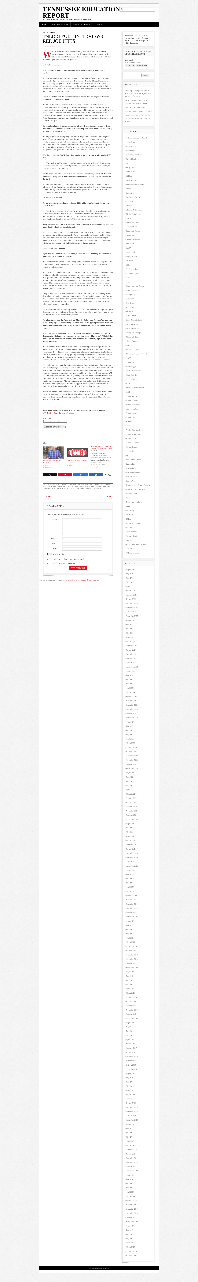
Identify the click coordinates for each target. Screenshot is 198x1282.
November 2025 (132, 607)
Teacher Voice (131, 481)
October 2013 (131, 1217)
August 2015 (130, 1124)
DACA (128, 248)
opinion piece (131, 362)
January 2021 (131, 849)
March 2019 (130, 942)
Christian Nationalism (134, 210)
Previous (48, 496)
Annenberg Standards (134, 154)
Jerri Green (130, 307)
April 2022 (130, 789)
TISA (128, 506)
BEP (127, 163)
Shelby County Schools (134, 430)
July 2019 (129, 925)
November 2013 (132, 1213)
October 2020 (131, 861)
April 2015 (130, 1141)
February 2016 (131, 1099)
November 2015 (132, 1111)
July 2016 (129, 1077)
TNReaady (130, 510)
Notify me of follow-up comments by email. (68, 559)
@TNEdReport (49, 412)
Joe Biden (129, 311)
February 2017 (131, 1048)
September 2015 (132, 1120)
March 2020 (130, 891)
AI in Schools (131, 146)
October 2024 (131, 662)
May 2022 (129, 785)
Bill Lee (129, 176)
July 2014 (129, 1179)
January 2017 (131, 1052)
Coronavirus (130, 235)
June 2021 (129, 827)
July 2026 (129, 573)
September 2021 (132, 819)
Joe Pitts (70, 486)
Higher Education (132, 290)
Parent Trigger (131, 366)
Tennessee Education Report (81, 12)
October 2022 (131, 764)
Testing (128, 498)
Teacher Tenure (131, 476)
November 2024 (132, 658)
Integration (130, 298)
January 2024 (131, 700)
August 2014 (130, 1175)
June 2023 (129, 730)
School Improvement (133, 404)
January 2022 (131, 802)
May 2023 (129, 734)
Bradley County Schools (135, 184)
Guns (128, 282)
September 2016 (132, 1069)
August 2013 (130, 1226)
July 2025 (129, 624)
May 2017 (129, 1035)
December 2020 (132, 853)
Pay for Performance (133, 370)
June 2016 (129, 1082)
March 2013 (130, 1247)
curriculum (130, 243)
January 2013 (131, 1255)
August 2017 (130, 1022)
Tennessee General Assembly (136, 489)
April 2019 (130, 938)
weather (129, 548)
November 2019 (132, 908)
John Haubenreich (81, 486)
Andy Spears (98, 484)
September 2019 (132, 916)
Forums (129, 277)
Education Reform (49, 486)
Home (44, 24)
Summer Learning (132, 442)
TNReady (129, 514)
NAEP (128, 358)
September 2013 (132, 1221)
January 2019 (131, 950)
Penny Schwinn (132, 375)
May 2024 (129, 683)
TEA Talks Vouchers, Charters (77, 460)
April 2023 (130, 739)
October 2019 (131, 912)
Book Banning (131, 180)
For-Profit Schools (132, 269)
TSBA (128, 519)
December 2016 (132, 1056)
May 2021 (129, 832)
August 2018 (130, 971)
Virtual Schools (131, 536)
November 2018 (132, 959)
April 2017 (130, 1039)
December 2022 (132, 755)
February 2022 (131, 798)
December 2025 (132, 603)
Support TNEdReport (82, 24)
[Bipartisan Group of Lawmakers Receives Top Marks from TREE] (103, 456)
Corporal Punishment (133, 239)
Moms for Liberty (132, 349)
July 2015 (129, 1128)
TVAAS (129, 527)
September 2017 (132, 1018)
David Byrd (130, 252)
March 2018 (130, 993)
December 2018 (132, 955)
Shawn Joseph (131, 426)
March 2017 (130, 1043)
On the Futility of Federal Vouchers (139, 111)
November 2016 (132, 1060)
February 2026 (131, 595)
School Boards (131, 396)
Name (54, 538)
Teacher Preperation (133, 472)
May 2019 (129, 933)
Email (53, 543)
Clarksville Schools (133, 214)
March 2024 (130, 692)
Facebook (70, 412)
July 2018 (129, 976)
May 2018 (129, 984)
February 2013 (131, 1251)
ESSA (128, 265)
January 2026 (131, 599)
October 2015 (131, 1115)
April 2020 (130, 887)
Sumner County (132, 447)
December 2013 (132, 1209)
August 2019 (130, 921)
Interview (61, 486)
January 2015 (131, 1154)
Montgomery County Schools (136, 354)
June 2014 (129, 1183)
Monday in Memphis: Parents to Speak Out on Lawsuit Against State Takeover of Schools (138, 93)
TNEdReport (61, 488)
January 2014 (131, 1204)
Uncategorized (131, 531)
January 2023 (131, 751)
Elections (129, 260)
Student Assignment (133, 434)
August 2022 (130, 772)
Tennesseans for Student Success (138, 485)
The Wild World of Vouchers (136, 107)
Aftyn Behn (130, 142)
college (128, 218)
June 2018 (129, 980)
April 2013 (130, 1242)
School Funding (132, 400)
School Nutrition (132, 409)
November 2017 (132, 1010)
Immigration (130, 294)
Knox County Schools (134, 320)
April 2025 (130, 637)
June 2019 (129, 929)
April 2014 (130, 1192)
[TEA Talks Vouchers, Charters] (77, 452)
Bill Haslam (130, 171)
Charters (63, 484)
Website (54, 548)
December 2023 (132, 705)
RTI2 (128, 392)
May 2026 (129, 582)
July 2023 (129, 726)
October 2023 (131, 713)
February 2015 (131, 1149)
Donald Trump (131, 256)
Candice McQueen (133, 197)
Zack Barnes (51, 46)
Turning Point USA (133, 523)
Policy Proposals (132, 379)
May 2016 (129, 1086)
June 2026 (129, 578)
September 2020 (132, 866)
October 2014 (131, 1166)
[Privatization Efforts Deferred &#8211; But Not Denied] (53, 452)
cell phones (130, 201)
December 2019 (132, 904)
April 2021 (130, 836)
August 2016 (130, 1073)
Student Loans (131, 438)
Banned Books (131, 159)
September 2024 (132, 667)
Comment (55, 519)
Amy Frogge (130, 150)
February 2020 (131, 895)
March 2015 (130, 1145)
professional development (135, 387)
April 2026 (130, 586)
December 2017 (132, 1005)
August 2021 (130, 823)
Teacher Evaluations (133, 459)
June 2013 (129, 1234)
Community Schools (133, 231)
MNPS (128, 345)
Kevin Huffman (132, 315)
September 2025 (132, 616)
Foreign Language (132, 273)
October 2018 (131, 963)
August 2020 (130, 870)
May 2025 (129, 633)
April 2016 (130, 1090)
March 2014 (130, 1196)
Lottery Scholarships (133, 332)
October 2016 (131, 1065)
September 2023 (132, 717)
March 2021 (130, 840)
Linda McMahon (132, 324)
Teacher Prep (131, 468)
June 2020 (129, 878)
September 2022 (132, 768)
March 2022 (130, 794)
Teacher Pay (130, 464)
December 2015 (132, 1107)
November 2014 (132, 1162)
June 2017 (129, 1031)
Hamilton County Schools (135, 286)
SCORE (129, 421)
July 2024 (129, 675)
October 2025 (131, 611)
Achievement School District (136, 138)
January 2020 (131, 899)
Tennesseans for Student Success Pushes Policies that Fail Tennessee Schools (137, 118)
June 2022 (129, 781)
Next (110, 496)
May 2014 (129, 1187)
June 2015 (129, 1132)
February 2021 (131, 844)
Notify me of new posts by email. (65, 563)
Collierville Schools (133, 222)
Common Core (131, 226)
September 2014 (132, 1170)
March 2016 (130, 1094)
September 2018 (132, 967)
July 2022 (129, 777)
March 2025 (130, 641)
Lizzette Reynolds (132, 328)
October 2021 (131, 815)
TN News (99, 24)
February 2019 (131, 946)
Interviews (72, 484)
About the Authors (59, 24)
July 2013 (129, 1230)
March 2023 (130, 743)
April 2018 (130, 988)
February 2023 (131, 747)
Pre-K (128, 383)
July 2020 (129, 874)
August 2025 (130, 620)
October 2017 (131, 1014)
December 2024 (132, 654)
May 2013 (129, 1238)
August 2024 (130, 671)
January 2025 (131, 650)
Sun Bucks (130, 451)
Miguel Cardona (132, 341)
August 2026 (130, 569)
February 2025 (131, 645)
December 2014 (132, 1158)
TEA (128, 455)
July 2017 (129, 1027)
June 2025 (129, 628)
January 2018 (131, 1001)
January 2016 (131, 1103)
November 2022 (132, 760)
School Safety (131, 413)
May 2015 (129, 1137)
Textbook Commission (134, 502)
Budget (128, 188)
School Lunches (95, 486)
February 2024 (131, 696)
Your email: (47, 418)
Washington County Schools (136, 544)
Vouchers (81, 484)
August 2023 (130, 722)
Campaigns (130, 193)
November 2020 (132, 857)
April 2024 (130, 688)
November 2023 (132, 709)
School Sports (131, 417)
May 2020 (129, 883)
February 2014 (131, 1200)
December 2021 (132, 806)
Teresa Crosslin (131, 493)
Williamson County (133, 553)
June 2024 (129, 679)
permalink (99, 488)
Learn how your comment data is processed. (83, 580)
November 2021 (132, 811)
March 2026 (130, 590)
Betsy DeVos (131, 167)
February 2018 (131, 997)
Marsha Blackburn (132, 337)
